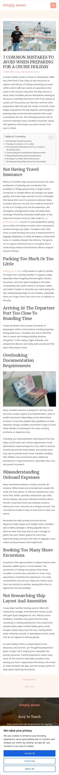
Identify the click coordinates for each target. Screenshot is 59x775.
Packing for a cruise (12, 271)
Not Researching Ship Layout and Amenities (26, 161)
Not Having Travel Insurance (18, 141)
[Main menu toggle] (53, 5)
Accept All (29, 753)
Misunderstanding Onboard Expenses (24, 155)
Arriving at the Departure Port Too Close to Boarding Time (26, 148)
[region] (29, 750)
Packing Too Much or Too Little (20, 144)
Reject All (29, 768)
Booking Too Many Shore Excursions (23, 158)
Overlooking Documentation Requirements (26, 152)
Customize (29, 761)
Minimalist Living (12, 71)
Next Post (29, 686)
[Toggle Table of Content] (50, 137)
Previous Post (29, 679)
